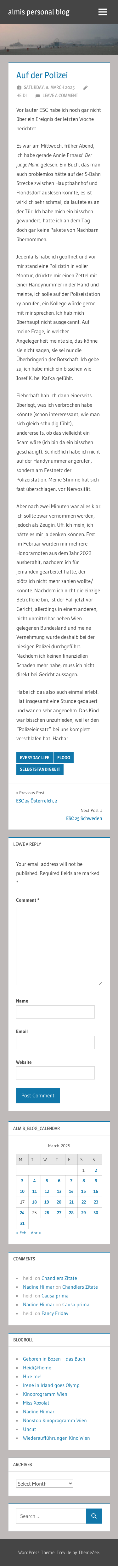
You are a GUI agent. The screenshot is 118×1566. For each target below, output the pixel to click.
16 (95, 1191)
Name (22, 1001)
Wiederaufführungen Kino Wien (56, 1438)
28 (71, 1212)
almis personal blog (39, 11)
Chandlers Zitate (59, 1278)
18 (34, 1202)
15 (83, 1191)
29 (83, 1212)
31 (22, 1223)
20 (59, 1202)
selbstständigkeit (40, 769)
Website (23, 1062)
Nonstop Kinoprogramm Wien (55, 1420)
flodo (63, 757)
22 (83, 1202)
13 (59, 1191)
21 (71, 1202)
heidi (21, 95)
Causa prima (55, 1295)
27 (59, 1212)
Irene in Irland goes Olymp (51, 1385)
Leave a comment (60, 95)
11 (34, 1191)
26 (46, 1212)
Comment (27, 900)
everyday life (34, 757)
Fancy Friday (55, 1313)
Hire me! (32, 1376)
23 (96, 1202)
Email (22, 1031)
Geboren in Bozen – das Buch (54, 1359)
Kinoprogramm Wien (45, 1394)
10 (22, 1191)
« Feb (21, 1233)
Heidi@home (37, 1367)
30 (95, 1212)
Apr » (36, 1233)
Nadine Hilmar (38, 1287)
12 (47, 1191)
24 (22, 1212)
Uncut (29, 1429)
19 (46, 1202)
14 (71, 1191)
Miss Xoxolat (36, 1403)
